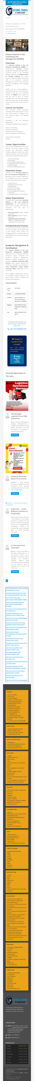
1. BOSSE (9, 812)
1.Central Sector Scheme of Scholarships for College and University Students (15, 900)
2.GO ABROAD (10, 974)
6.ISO (8, 766)
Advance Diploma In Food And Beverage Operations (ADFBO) (15, 624)
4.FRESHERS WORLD (12, 952)
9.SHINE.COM (10, 963)
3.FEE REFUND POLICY (13, 838)
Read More (15, 435)
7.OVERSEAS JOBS (11, 983)
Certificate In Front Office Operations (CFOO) (14, 639)
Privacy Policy (17, 1077)
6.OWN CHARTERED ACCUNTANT (16, 843)
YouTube (10, 1017)
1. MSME (9, 756)
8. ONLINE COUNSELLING (14, 708)
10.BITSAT (9, 867)
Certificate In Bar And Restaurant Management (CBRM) (16, 599)
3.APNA (9, 950)
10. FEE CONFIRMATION (13, 712)
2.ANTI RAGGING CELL (13, 836)
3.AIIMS (9, 855)
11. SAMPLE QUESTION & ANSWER (16, 721)
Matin (21, 1073)
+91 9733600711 (15, 1035)
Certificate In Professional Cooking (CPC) (15, 658)
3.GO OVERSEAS (11, 976)
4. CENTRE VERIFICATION (13, 734)
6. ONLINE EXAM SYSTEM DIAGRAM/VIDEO (13, 704)
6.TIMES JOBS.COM (12, 956)
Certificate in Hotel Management (16, 680)
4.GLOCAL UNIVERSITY (13, 821)
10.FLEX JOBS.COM (12, 964)
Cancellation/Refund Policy (12, 1078)
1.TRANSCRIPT (11, 742)
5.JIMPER (9, 858)
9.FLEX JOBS (10, 987)
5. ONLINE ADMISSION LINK (14, 702)
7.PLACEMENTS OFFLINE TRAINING (16, 800)
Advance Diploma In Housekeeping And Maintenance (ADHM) (16, 634)
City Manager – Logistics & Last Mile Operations (19, 416)
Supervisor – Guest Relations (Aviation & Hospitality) (19, 511)
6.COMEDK (10, 860)
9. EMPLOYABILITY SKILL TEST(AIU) (16, 889)
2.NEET (9, 853)
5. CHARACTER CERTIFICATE (14, 747)
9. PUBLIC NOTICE (12, 804)
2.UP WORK (10, 949)
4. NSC (8, 761)
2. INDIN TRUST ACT (12, 757)
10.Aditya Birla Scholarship (14, 934)
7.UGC (8, 885)
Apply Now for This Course (17, 359)
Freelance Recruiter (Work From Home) (18, 477)
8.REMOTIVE (10, 985)
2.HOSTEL (9, 793)
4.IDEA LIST (10, 978)
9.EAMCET (9, 865)
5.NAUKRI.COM (11, 954)
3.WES (8, 878)
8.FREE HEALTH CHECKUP (14, 802)
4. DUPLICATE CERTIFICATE (14, 700)
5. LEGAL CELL (10, 841)
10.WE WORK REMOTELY (13, 988)
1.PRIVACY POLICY (12, 834)
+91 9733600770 (17, 328)
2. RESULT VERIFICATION (13, 731)
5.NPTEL (9, 882)
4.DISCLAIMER (10, 839)
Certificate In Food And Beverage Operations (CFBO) (16, 619)
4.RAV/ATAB (10, 880)
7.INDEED (9, 957)
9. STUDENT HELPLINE (13, 710)
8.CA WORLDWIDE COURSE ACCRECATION (14, 772)
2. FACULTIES (10, 696)
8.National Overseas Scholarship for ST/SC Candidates (17, 927)
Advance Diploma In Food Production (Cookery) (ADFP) (15, 614)
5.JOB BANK (10, 980)
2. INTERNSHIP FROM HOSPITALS (16, 744)
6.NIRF (8, 884)
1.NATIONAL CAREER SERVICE (15, 947)
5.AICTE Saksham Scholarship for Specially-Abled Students (16, 915)
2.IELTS (9, 877)
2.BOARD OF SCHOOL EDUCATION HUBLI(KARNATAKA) (16, 815)
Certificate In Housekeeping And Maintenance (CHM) (16, 628)
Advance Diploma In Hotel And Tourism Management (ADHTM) (16, 594)
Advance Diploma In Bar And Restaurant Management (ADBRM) (15, 604)
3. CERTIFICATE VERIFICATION (15, 732)
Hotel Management (11, 33)
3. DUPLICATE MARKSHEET (14, 746)
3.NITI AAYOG (10, 759)
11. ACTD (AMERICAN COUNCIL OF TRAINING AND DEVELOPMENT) (16, 781)
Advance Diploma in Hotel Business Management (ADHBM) (16, 667)
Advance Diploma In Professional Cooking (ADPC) (17, 662)
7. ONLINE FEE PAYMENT (13, 707)
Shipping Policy (9, 1077)
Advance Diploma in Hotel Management (14, 676)
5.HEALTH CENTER (12, 799)
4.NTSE (9, 856)
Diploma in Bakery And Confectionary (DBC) (13, 653)
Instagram (14, 1017)
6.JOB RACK (10, 981)
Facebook (7, 1017)
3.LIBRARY (9, 795)
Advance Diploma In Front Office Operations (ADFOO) (16, 644)
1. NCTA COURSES (12, 695)
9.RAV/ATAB (10, 775)
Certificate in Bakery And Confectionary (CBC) (14, 649)
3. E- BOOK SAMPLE (12, 698)
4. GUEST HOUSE (11, 797)
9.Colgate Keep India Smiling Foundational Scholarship (15, 931)
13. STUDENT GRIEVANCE (14, 715)
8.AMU (8, 863)
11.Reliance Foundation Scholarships (17, 935)
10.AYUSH (9, 891)
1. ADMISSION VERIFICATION (15, 729)
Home (14, 31)
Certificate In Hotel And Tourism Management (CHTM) (16, 589)
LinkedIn (22, 1017)
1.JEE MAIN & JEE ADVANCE (14, 851)
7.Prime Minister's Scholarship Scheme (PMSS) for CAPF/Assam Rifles (15, 923)
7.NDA (8, 861)
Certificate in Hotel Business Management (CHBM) (15, 672)
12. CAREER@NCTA (12, 714)
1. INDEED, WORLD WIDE (13, 973)
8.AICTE (9, 887)
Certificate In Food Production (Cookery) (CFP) (16, 610)
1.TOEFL (9, 875)
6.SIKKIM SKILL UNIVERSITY (14, 826)
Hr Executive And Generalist (18, 546)
